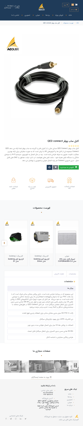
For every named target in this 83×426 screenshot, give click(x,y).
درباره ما (70, 405)
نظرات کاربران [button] (59, 274)
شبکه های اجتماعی (16, 416)
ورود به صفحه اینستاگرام (41, 377)
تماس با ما (15, 15)
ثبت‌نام (73, 10)
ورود (64, 5)
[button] (74, 5)
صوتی (37, 15)
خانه (70, 15)
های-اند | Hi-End (13, 6)
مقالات (17, 8)
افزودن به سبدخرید (67, 167)
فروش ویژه (59, 15)
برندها (47, 15)
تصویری (27, 15)
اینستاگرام (7, 8)
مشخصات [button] (72, 274)
